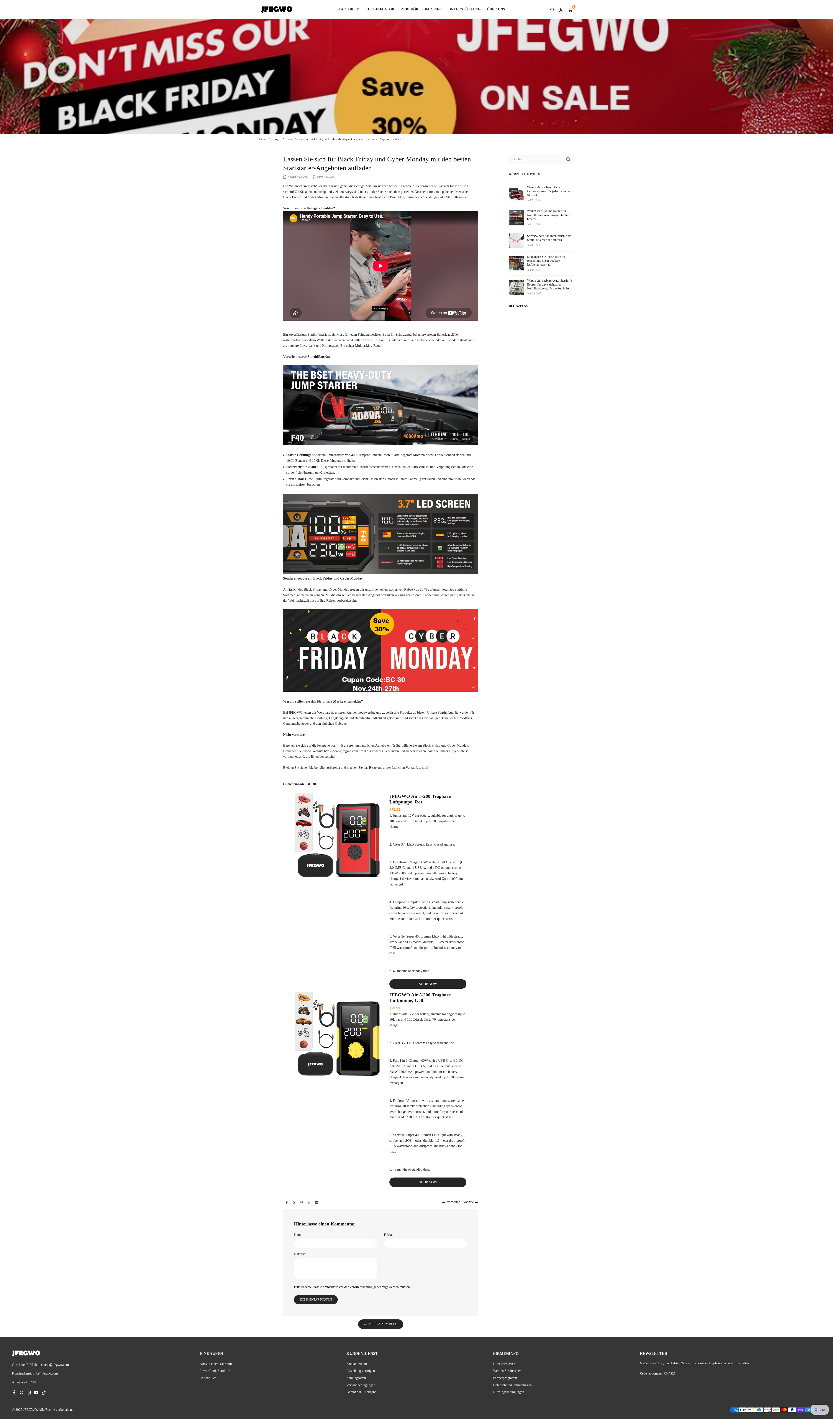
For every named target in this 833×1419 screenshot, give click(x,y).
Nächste (468, 1202)
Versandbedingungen (360, 1385)
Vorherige (453, 1202)
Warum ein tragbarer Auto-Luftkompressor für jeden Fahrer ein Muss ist (549, 191)
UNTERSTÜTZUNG (464, 9)
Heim (262, 139)
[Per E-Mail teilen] (316, 1202)
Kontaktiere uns (357, 1364)
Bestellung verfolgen (360, 1371)
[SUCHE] (552, 9)
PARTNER (433, 9)
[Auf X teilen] (294, 1202)
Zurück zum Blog (382, 1324)
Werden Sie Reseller (507, 1371)
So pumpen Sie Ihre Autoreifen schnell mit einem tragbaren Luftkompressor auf (546, 260)
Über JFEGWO (504, 1364)
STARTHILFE (348, 9)
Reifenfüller (208, 1378)
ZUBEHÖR (409, 9)
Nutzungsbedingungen (508, 1392)
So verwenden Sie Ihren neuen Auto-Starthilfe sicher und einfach (549, 237)
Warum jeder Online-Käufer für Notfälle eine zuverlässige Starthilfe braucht (549, 214)
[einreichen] (568, 159)
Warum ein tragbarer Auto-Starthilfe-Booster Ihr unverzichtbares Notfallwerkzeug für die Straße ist (550, 284)
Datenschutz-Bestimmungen (512, 1385)
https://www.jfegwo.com (341, 751)
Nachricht (300, 1254)
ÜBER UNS (496, 9)
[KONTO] (561, 9)
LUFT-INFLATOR (380, 9)
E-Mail (389, 1235)
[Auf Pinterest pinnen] (301, 1202)
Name (298, 1235)
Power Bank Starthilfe (215, 1371)
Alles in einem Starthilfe (216, 1364)
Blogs (275, 139)
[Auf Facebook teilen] (286, 1202)
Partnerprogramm (505, 1378)
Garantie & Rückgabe (361, 1392)
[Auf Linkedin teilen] (309, 1202)
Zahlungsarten (356, 1378)
